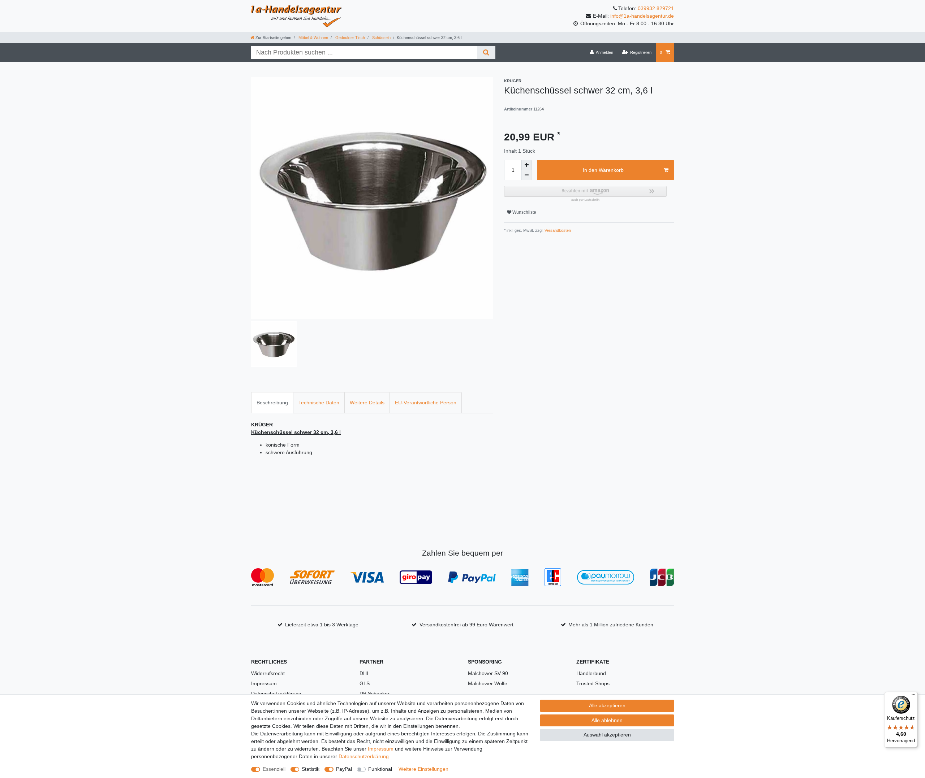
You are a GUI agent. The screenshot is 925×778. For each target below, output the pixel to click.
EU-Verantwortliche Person (425, 402)
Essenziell (274, 769)
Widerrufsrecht (268, 673)
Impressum (264, 683)
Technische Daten (318, 402)
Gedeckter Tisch (349, 37)
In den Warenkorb (603, 170)
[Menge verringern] (526, 175)
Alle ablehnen (607, 720)
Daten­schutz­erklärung (364, 756)
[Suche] (486, 52)
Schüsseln (381, 37)
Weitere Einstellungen (423, 769)
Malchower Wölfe (487, 683)
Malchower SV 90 (488, 673)
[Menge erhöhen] (526, 165)
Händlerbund (591, 673)
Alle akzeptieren (607, 705)
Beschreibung (272, 402)
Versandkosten (557, 230)
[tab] (272, 402)
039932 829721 (656, 8)
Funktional (380, 769)
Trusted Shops (593, 683)
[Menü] (913, 696)
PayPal (344, 769)
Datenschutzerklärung (276, 693)
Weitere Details (367, 402)
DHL (365, 673)
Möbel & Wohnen (312, 37)
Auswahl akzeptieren (607, 735)
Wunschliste (523, 212)
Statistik (310, 769)
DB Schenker (375, 693)
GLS (365, 683)
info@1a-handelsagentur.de (642, 16)
